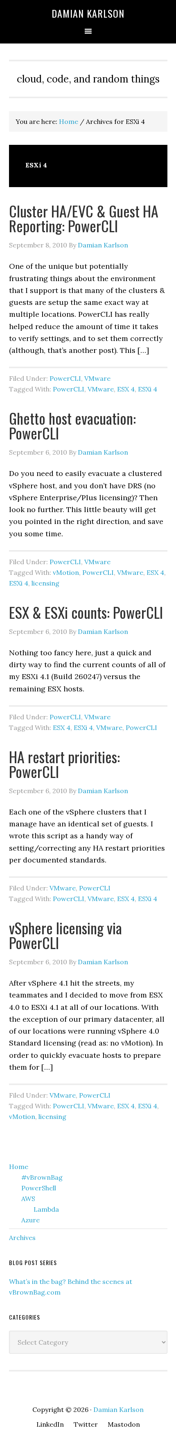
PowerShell (38, 1188)
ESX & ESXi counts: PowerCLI (86, 612)
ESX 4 (126, 389)
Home (18, 1166)
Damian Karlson (88, 13)
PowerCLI (65, 378)
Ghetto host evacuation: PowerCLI (72, 425)
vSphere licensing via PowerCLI (65, 935)
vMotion (66, 572)
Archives (22, 1237)
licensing (45, 583)
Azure (30, 1220)
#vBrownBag (42, 1177)
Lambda (46, 1209)
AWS (28, 1198)
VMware (97, 378)
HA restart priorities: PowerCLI (64, 764)
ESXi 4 (147, 389)
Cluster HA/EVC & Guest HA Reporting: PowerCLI (83, 218)
